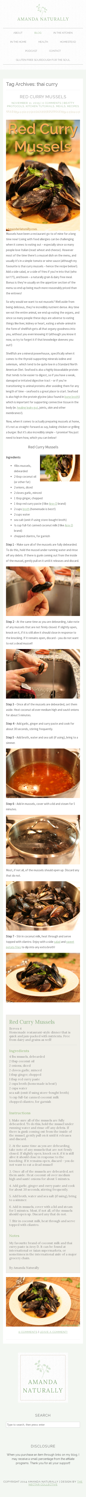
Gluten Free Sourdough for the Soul (43, 59)
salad (57, 942)
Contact (55, 50)
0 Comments (51, 102)
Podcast (31, 50)
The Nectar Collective (56, 1483)
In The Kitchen (63, 32)
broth (26, 509)
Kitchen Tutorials (40, 106)
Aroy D (53, 503)
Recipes (73, 106)
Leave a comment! (54, 1331)
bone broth (72, 397)
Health (43, 41)
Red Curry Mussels (43, 96)
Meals (61, 106)
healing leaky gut (27, 407)
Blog (37, 32)
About (17, 32)
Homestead (68, 41)
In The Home (18, 41)
